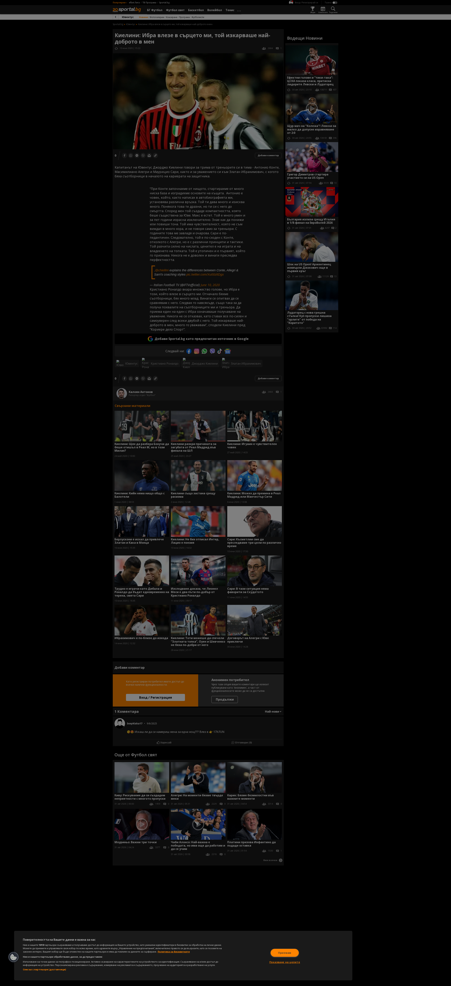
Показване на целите (284, 962)
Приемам (284, 952)
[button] (13, 957)
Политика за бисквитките (174, 951)
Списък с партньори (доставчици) (44, 969)
